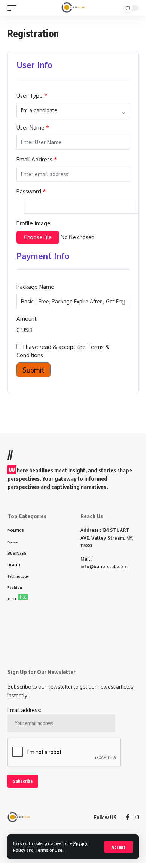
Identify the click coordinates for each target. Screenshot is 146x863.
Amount (26, 318)
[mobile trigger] (13, 8)
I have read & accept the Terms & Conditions (62, 351)
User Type (29, 95)
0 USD (24, 329)
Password (28, 191)
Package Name (35, 286)
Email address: (24, 710)
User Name (30, 127)
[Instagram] (136, 817)
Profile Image (33, 223)
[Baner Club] (73, 8)
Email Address (34, 159)
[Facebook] (127, 817)
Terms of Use (49, 850)
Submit (33, 370)
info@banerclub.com (103, 566)
